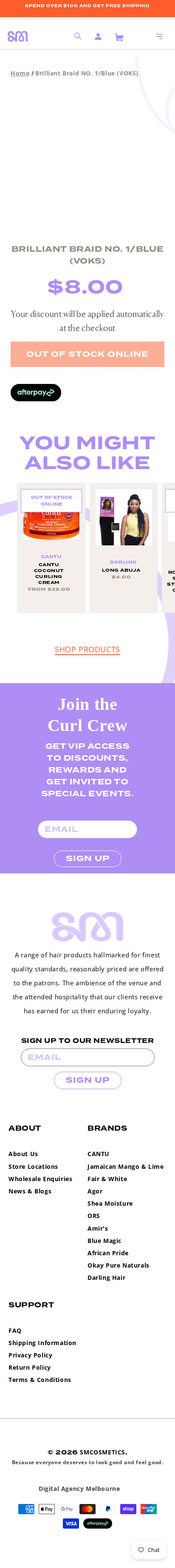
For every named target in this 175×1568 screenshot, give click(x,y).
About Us (23, 1154)
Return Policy (29, 1367)
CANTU (99, 1154)
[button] (159, 36)
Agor (95, 1191)
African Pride (108, 1253)
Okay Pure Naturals (119, 1265)
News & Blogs (29, 1191)
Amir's (98, 1228)
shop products (87, 649)
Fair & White (107, 1179)
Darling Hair (106, 1277)
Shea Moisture (110, 1203)
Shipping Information (42, 1343)
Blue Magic (104, 1241)
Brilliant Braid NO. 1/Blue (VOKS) (86, 73)
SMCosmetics (102, 1452)
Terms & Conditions (39, 1380)
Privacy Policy (30, 1355)
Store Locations (33, 1166)
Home (20, 73)
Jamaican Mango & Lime (126, 1166)
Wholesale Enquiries (40, 1179)
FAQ (15, 1330)
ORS (94, 1216)
